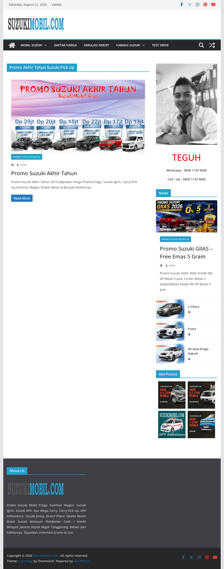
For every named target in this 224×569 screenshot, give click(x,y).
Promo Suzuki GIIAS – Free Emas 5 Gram (186, 252)
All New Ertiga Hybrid (198, 351)
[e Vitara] (170, 309)
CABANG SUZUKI (128, 45)
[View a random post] (212, 45)
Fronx (192, 329)
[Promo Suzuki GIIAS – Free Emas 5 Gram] (186, 216)
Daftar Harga (65, 45)
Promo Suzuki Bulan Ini (26, 156)
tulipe (23, 164)
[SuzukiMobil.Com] (12, 45)
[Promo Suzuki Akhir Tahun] (78, 117)
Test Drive (160, 45)
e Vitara (193, 306)
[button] (44, 45)
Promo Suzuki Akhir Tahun (44, 173)
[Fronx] (170, 331)
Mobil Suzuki (31, 45)
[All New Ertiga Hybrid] (170, 353)
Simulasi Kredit (96, 45)
